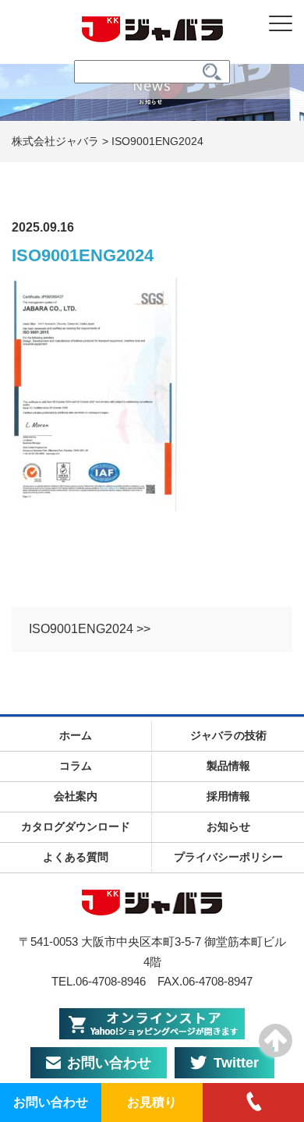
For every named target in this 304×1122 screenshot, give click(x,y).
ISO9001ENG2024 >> (89, 628)
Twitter (236, 1063)
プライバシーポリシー (228, 857)
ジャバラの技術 (228, 735)
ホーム (75, 735)
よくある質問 (75, 857)
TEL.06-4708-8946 (98, 981)
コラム (75, 765)
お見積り (152, 1102)
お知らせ (228, 826)
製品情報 (228, 765)
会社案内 (75, 796)
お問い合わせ (109, 1063)
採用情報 (228, 796)
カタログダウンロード (75, 826)
